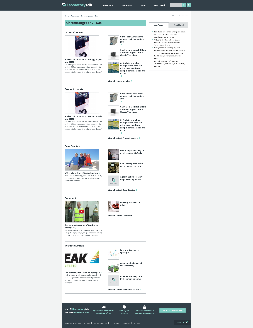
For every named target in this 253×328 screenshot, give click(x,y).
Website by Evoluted (182, 322)
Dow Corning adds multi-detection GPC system (132, 164)
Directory (108, 5)
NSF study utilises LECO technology (81, 173)
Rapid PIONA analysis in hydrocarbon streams (131, 277)
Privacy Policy (115, 323)
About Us (87, 323)
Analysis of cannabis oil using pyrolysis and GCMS (83, 60)
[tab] (159, 25)
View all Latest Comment (120, 215)
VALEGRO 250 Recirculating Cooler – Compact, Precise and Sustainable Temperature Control (167, 42)
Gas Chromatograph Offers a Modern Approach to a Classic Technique (133, 52)
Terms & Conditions (100, 323)
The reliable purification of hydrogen (82, 272)
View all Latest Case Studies (121, 190)
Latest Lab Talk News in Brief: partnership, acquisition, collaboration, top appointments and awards (170, 34)
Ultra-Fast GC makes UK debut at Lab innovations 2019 (132, 39)
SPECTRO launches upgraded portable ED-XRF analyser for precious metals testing (168, 55)
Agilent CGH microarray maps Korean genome (131, 178)
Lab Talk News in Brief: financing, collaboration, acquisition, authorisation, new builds (169, 63)
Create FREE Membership (172, 310)
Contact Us (126, 323)
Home (67, 16)
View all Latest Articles (119, 81)
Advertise (136, 323)
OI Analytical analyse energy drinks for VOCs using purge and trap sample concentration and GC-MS (132, 68)
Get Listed (159, 5)
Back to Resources (181, 16)
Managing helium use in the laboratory (131, 264)
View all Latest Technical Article (123, 289)
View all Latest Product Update (123, 138)
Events (143, 5)
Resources (126, 5)
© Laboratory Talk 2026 (73, 323)
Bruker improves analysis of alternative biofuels (132, 151)
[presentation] (159, 25)
